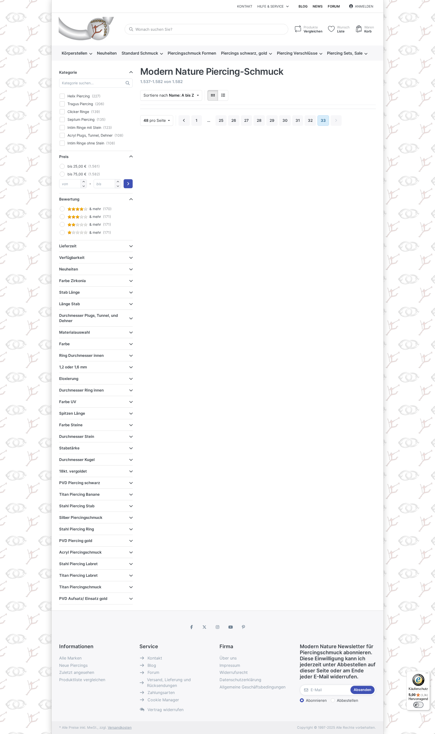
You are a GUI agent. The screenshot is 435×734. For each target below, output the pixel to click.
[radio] (212, 95)
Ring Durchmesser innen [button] (81, 355)
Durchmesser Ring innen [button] (81, 390)
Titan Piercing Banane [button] (79, 494)
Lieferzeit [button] (68, 246)
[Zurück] (184, 120)
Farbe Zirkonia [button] (72, 280)
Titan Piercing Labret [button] (78, 575)
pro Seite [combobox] (158, 120)
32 (310, 120)
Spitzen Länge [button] (72, 413)
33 (323, 120)
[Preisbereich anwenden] (128, 183)
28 (259, 120)
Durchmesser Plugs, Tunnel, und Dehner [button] (88, 318)
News (317, 6)
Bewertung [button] (69, 199)
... (208, 120)
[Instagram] (217, 627)
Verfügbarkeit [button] (72, 257)
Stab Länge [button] (69, 292)
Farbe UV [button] (67, 401)
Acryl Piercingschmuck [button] (80, 552)
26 (233, 120)
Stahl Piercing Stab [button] (76, 506)
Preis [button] (63, 156)
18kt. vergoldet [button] (73, 471)
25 (221, 120)
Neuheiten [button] (68, 269)
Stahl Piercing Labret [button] (78, 563)
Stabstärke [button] (69, 448)
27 (246, 120)
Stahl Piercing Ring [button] (76, 529)
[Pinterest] (243, 627)
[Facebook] (191, 627)
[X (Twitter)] (204, 627)
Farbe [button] (64, 343)
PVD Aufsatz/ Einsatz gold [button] (83, 598)
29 (272, 120)
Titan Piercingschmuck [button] (80, 587)
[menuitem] (76, 53)
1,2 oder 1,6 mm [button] (73, 367)
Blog (303, 6)
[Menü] (427, 674)
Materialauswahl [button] (74, 332)
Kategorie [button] (68, 72)
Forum (334, 6)
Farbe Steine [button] (71, 424)
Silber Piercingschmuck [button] (80, 517)
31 (298, 120)
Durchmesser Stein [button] (76, 436)
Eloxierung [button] (68, 378)
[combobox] (206, 29)
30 (284, 120)
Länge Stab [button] (69, 303)
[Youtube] (230, 627)
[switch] (418, 705)
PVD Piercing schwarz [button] (79, 482)
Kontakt (244, 6)
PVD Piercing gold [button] (75, 540)
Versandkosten (120, 727)
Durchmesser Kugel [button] (77, 459)
